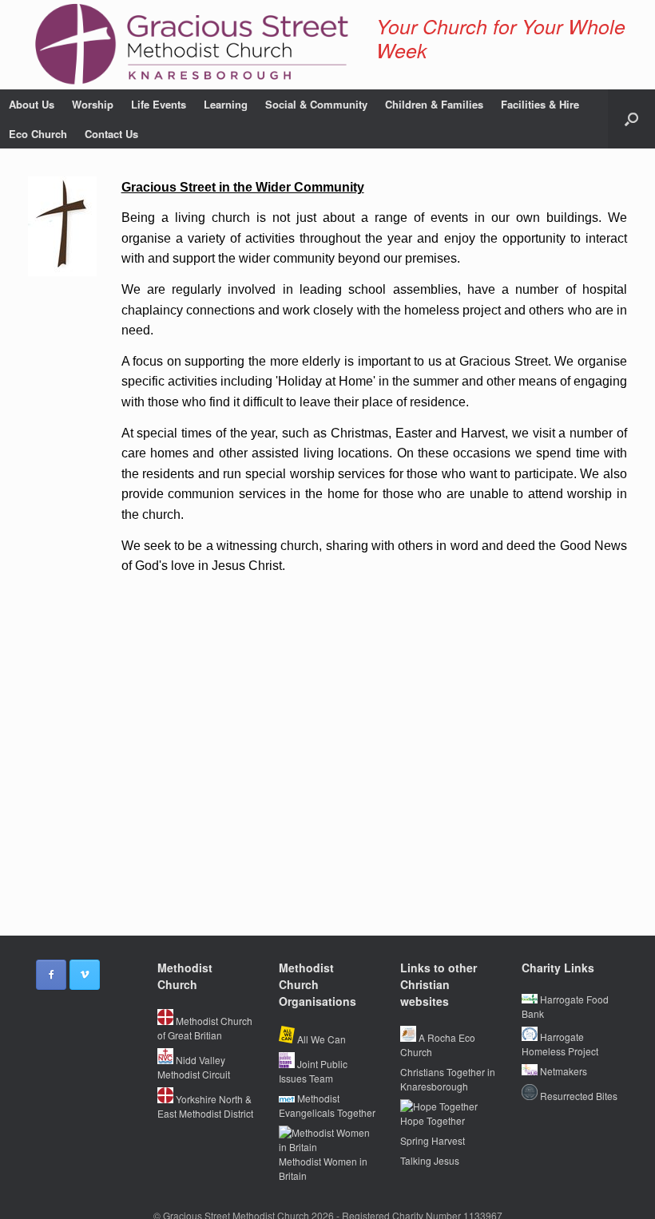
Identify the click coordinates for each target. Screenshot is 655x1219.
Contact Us (111, 133)
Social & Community (316, 104)
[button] (631, 118)
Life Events (158, 104)
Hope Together (432, 1120)
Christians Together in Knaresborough (447, 1079)
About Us (31, 104)
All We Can (320, 1039)
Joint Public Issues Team (313, 1071)
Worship (92, 104)
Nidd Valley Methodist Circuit (193, 1067)
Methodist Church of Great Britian (204, 1028)
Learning (226, 104)
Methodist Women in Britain (323, 1168)
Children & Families (434, 104)
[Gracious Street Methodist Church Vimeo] (84, 975)
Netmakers (562, 1071)
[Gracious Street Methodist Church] (192, 44)
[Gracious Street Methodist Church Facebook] (51, 975)
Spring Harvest (432, 1140)
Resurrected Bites (577, 1095)
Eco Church (38, 133)
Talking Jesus (429, 1160)
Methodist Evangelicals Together (327, 1105)
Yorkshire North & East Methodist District (205, 1106)
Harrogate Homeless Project (560, 1044)
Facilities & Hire (540, 104)
